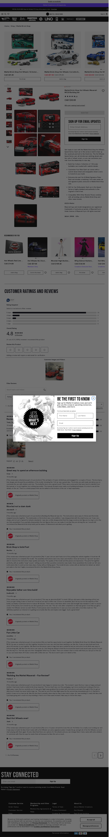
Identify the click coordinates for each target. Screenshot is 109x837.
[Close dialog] (93, 398)
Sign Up (75, 435)
